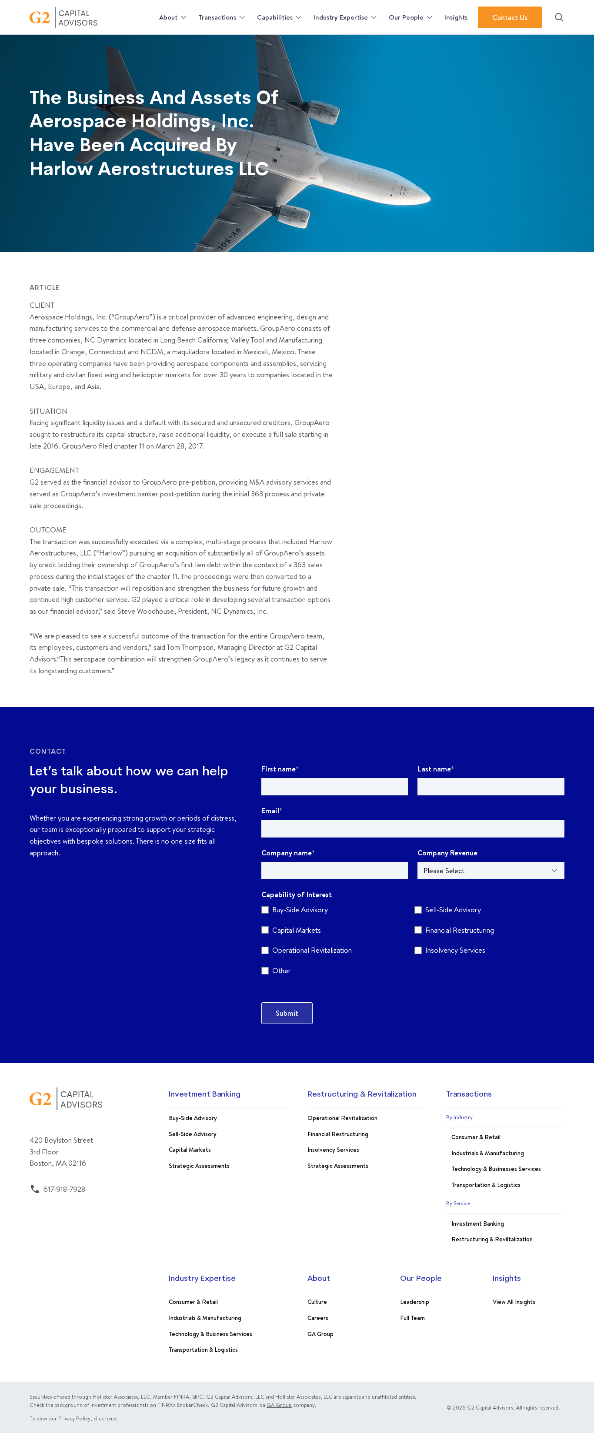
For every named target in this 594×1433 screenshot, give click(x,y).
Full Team (412, 1317)
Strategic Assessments (199, 1165)
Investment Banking (204, 1094)
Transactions (217, 17)
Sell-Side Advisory (193, 1134)
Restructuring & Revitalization (362, 1094)
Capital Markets (190, 1149)
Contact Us (509, 17)
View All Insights (514, 1301)
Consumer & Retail (476, 1137)
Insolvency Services (333, 1149)
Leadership (414, 1301)
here (110, 1418)
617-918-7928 (64, 1189)
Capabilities (275, 17)
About (168, 17)
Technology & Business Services (210, 1334)
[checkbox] (413, 942)
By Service (458, 1203)
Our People (406, 17)
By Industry (459, 1117)
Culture (317, 1301)
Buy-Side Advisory (193, 1118)
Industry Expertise (341, 17)
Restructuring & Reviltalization (492, 1239)
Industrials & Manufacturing (487, 1153)
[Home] (92, 17)
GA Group (320, 1334)
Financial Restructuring (337, 1134)
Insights (455, 17)
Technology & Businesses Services (496, 1168)
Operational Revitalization (342, 1118)
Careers (317, 1317)
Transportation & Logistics (486, 1184)
